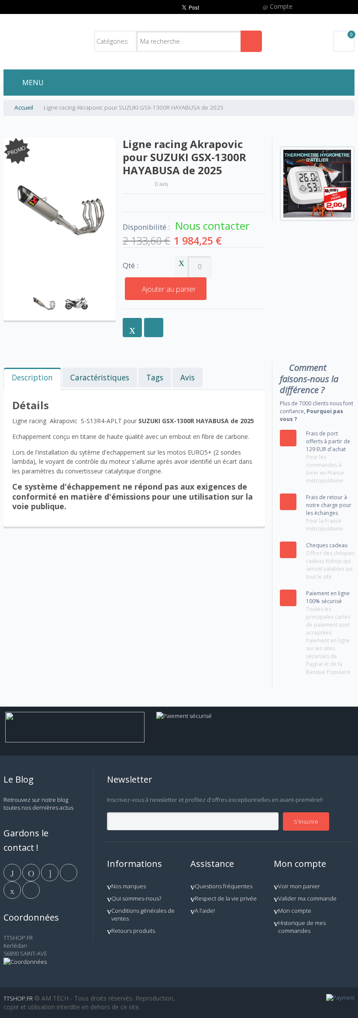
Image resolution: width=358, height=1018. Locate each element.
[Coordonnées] (25, 962)
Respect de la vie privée (226, 898)
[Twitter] (31, 872)
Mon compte (294, 910)
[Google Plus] (50, 872)
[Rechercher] (251, 41)
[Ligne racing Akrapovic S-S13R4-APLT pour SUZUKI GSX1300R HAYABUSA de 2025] (44, 290)
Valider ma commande (307, 898)
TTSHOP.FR (18, 998)
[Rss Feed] (31, 890)
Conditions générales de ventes (143, 914)
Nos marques (128, 886)
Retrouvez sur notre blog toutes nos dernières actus (38, 803)
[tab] (32, 379)
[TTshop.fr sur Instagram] (68, 872)
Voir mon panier (299, 886)
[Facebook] (12, 872)
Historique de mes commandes (302, 927)
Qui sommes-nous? (136, 898)
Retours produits (133, 931)
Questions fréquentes (223, 886)
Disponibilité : (146, 227)
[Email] (12, 890)
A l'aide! (205, 910)
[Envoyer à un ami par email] (132, 327)
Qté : (130, 265)
